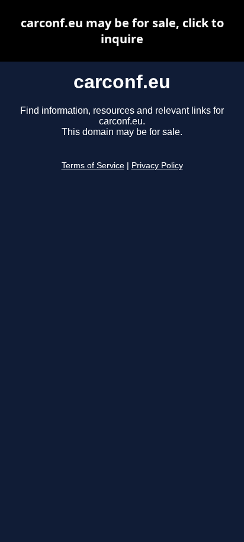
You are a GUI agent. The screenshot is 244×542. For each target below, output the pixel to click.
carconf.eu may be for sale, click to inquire (122, 31)
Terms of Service (93, 165)
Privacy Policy (157, 165)
